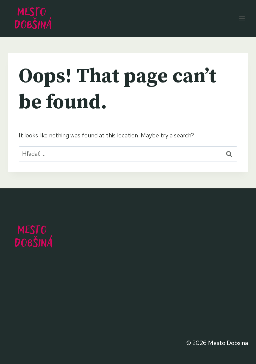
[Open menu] (242, 18)
